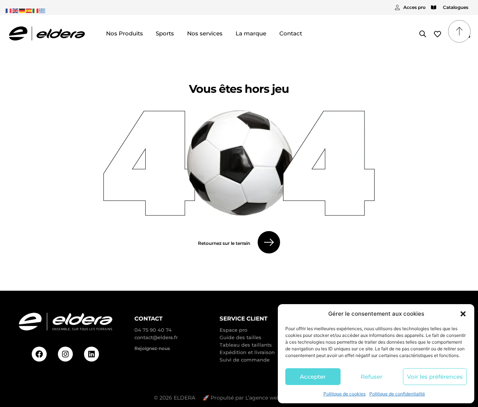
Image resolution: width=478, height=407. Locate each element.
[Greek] (42, 10)
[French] (9, 10)
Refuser (371, 376)
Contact (148, 318)
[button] (463, 314)
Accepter (313, 376)
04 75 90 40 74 (153, 330)
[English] (15, 10)
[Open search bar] (422, 34)
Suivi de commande (245, 360)
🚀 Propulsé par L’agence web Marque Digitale (263, 397)
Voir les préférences (435, 376)
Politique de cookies (344, 394)
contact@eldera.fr (156, 337)
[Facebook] (39, 354)
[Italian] (35, 10)
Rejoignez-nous (152, 348)
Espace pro (233, 330)
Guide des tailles (240, 337)
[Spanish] (29, 10)
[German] (22, 10)
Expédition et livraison (247, 352)
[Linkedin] (91, 354)
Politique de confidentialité (397, 394)
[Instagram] (65, 354)
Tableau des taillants (246, 345)
